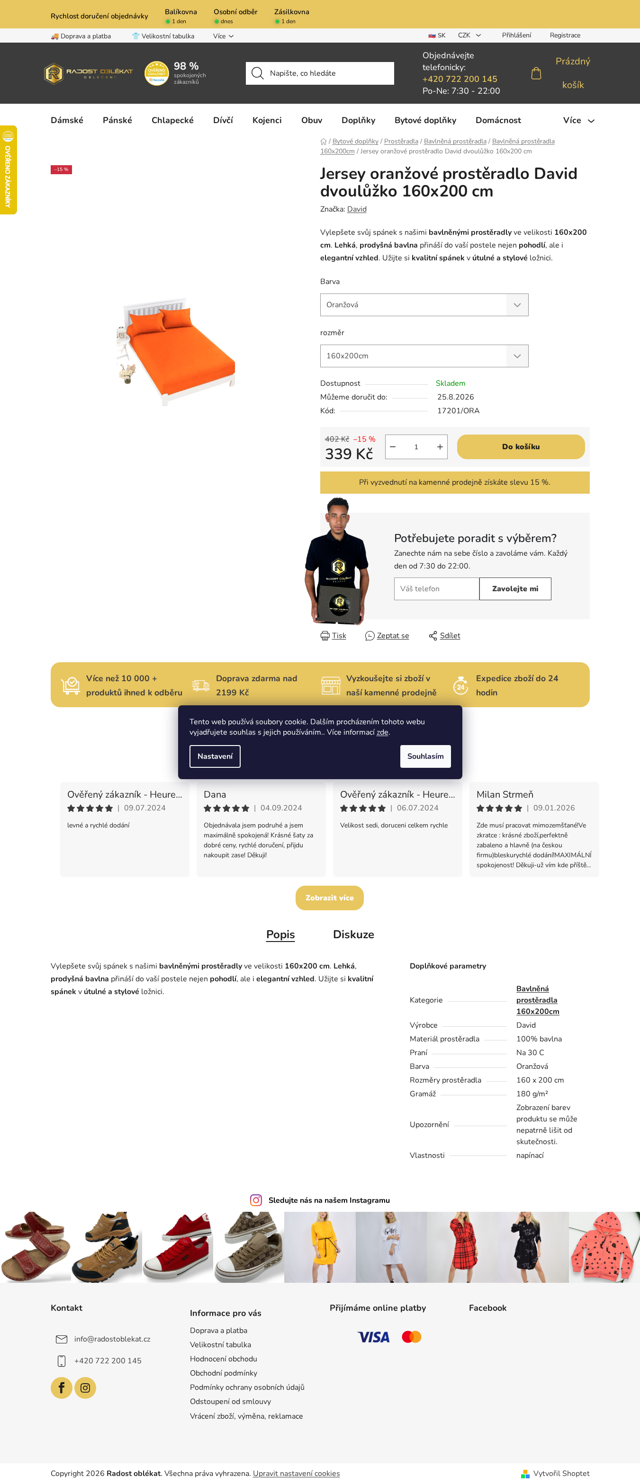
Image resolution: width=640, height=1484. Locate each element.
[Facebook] (61, 1388)
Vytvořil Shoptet (561, 1473)
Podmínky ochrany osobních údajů (247, 1387)
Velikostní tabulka (220, 1345)
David (357, 209)
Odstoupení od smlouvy (230, 1401)
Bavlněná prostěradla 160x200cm (537, 1000)
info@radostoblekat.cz (112, 1339)
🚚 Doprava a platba (81, 36)
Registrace (565, 35)
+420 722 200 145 (460, 79)
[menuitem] (67, 120)
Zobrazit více (330, 898)
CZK (465, 35)
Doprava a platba (218, 1330)
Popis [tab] (280, 934)
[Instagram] (85, 1388)
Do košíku (521, 447)
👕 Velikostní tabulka (163, 36)
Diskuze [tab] (353, 934)
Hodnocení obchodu (223, 1359)
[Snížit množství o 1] (393, 447)
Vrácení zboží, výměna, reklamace (246, 1416)
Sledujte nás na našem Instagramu (329, 1200)
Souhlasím (425, 756)
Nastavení (215, 756)
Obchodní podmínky (223, 1373)
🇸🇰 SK (437, 35)
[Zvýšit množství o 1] (440, 447)
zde (382, 732)
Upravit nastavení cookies (296, 1473)
